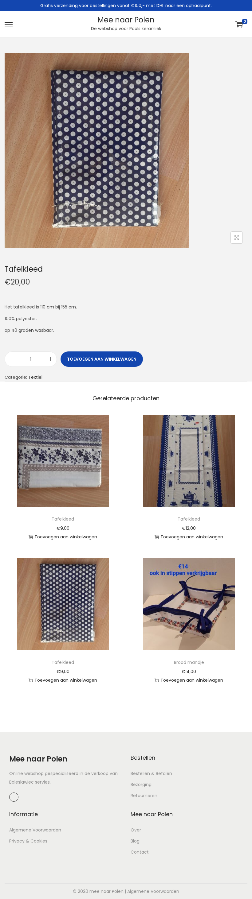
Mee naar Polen (126, 20)
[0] (239, 24)
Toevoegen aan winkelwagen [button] (65, 537)
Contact (140, 852)
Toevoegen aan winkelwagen (101, 359)
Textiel (35, 377)
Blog (135, 841)
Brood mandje (189, 662)
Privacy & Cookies (28, 841)
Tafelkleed (63, 519)
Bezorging (141, 784)
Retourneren (144, 795)
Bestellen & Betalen (151, 773)
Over (136, 830)
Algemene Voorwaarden (35, 830)
